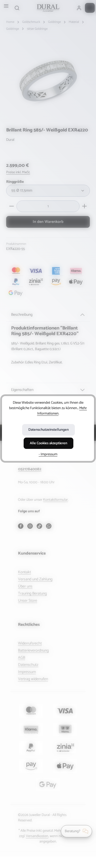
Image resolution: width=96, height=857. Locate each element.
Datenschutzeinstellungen (48, 430)
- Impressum (48, 454)
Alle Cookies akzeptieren (48, 443)
